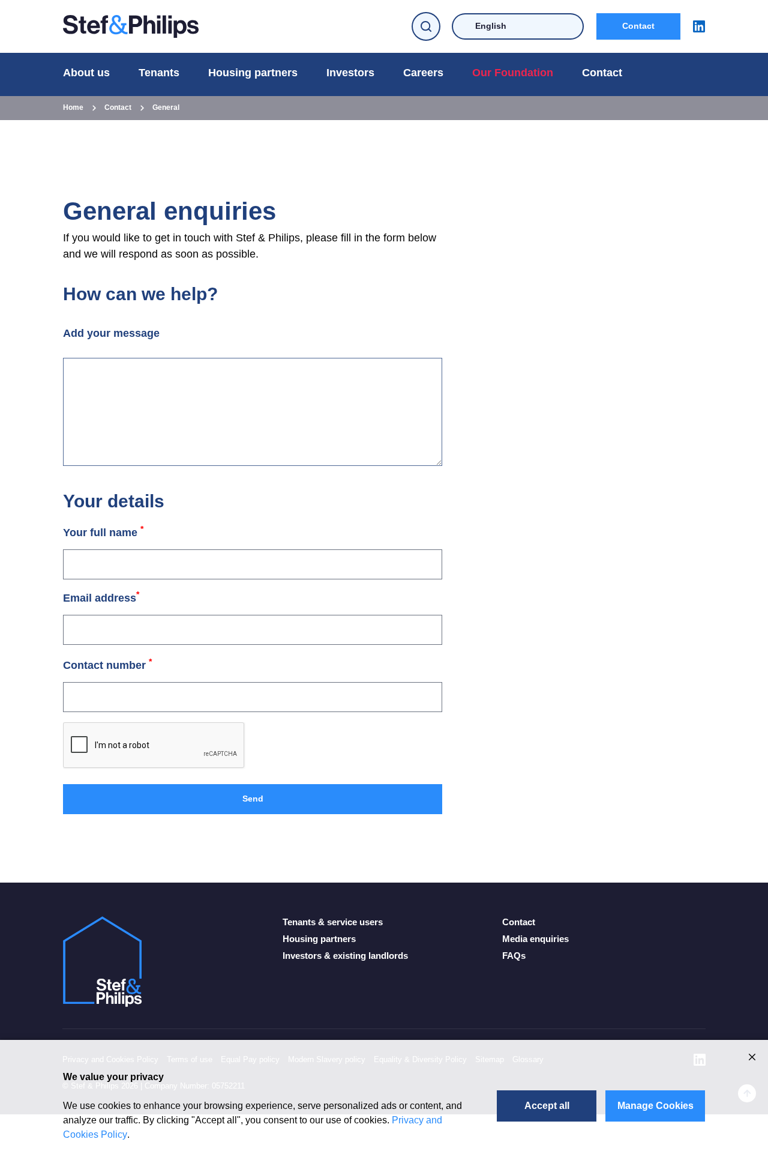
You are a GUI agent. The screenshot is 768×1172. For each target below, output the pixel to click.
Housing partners (253, 73)
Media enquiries (535, 939)
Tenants (159, 73)
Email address (101, 598)
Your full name (103, 533)
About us (86, 73)
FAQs (514, 955)
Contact (638, 26)
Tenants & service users (333, 922)
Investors (350, 73)
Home (73, 107)
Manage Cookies (655, 1106)
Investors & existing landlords (345, 955)
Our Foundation (512, 73)
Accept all (546, 1106)
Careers (423, 73)
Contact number (107, 665)
